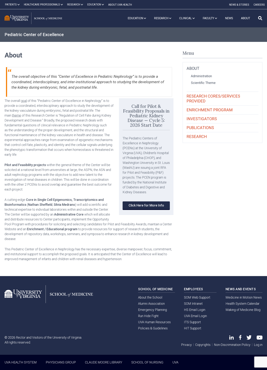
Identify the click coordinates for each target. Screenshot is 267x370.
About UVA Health (120, 4)
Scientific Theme (203, 83)
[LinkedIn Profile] (231, 338)
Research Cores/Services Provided (213, 98)
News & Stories (239, 4)
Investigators (202, 119)
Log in (258, 345)
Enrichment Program (210, 110)
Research (197, 136)
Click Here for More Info (146, 205)
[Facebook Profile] (240, 338)
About (193, 68)
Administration (201, 76)
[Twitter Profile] (249, 338)
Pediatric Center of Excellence (34, 34)
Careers (259, 4)
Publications (200, 127)
